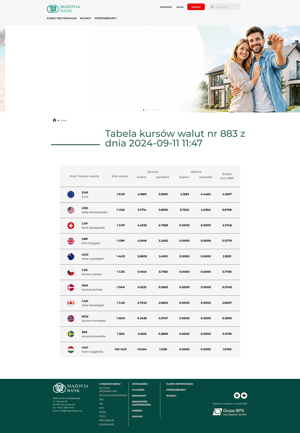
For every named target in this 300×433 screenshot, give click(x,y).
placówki (166, 7)
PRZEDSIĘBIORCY (106, 18)
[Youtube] (244, 395)
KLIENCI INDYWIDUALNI (62, 18)
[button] (4, 69)
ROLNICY (85, 18)
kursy (180, 7)
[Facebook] (237, 395)
